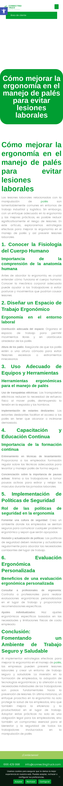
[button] (4, 11)
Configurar (45, 781)
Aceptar (18, 781)
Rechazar (31, 781)
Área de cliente (18, 15)
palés (44, 201)
